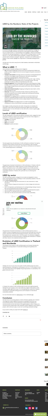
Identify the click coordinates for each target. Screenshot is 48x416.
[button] (42, 201)
